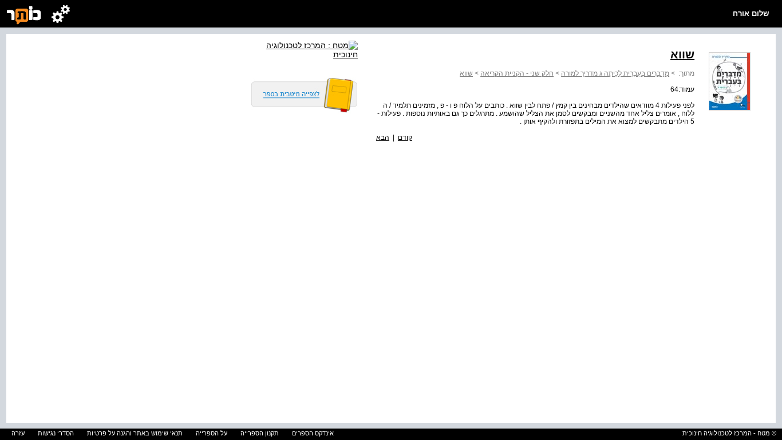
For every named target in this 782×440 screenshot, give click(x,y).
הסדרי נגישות (56, 433)
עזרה (18, 433)
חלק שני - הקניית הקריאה (517, 73)
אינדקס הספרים (313, 433)
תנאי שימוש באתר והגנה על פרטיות (135, 433)
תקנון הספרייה (259, 433)
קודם (405, 137)
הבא (382, 137)
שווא (466, 73)
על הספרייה (211, 433)
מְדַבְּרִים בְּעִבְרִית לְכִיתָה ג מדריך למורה (615, 73)
